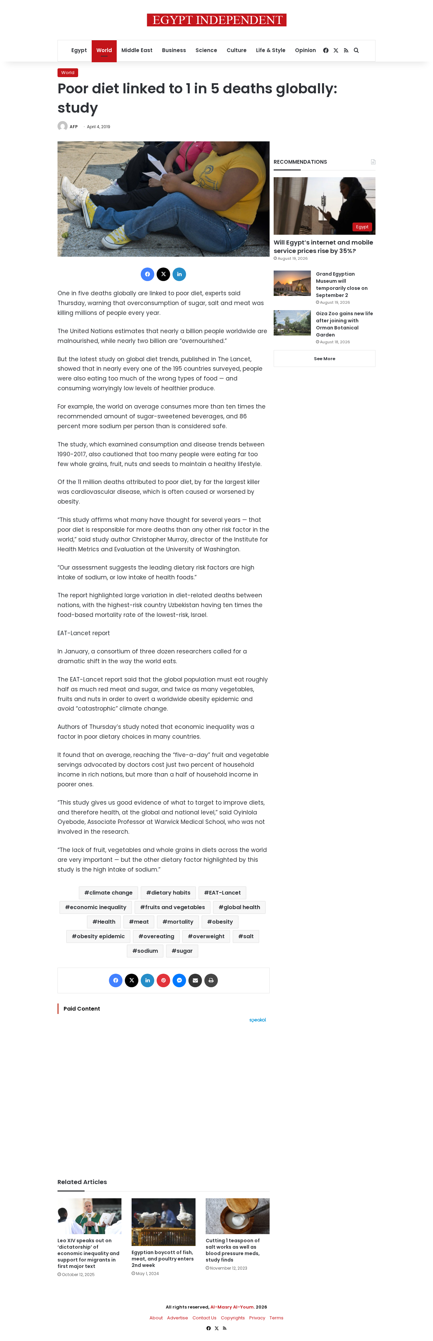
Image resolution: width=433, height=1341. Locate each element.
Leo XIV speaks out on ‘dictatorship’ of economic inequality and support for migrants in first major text (88, 1253)
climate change (111, 893)
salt (248, 936)
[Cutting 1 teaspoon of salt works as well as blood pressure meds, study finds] (238, 1216)
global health (242, 907)
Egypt (79, 50)
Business (174, 50)
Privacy (257, 1318)
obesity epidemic (101, 936)
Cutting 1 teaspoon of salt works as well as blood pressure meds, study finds (233, 1250)
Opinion (305, 50)
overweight (209, 936)
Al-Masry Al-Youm (232, 1307)
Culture (237, 50)
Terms (276, 1318)
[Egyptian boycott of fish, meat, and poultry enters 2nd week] (164, 1222)
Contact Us (204, 1318)
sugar (185, 951)
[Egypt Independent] (217, 20)
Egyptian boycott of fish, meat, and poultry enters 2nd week (163, 1259)
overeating (158, 936)
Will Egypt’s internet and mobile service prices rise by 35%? (323, 246)
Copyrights (233, 1318)
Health (106, 922)
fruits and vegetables (175, 907)
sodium (147, 951)
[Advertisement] (164, 1097)
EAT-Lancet (225, 893)
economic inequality (98, 907)
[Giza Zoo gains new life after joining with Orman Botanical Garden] (292, 323)
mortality (180, 922)
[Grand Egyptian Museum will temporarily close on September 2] (292, 283)
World (104, 50)
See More (324, 358)
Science (206, 50)
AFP (74, 127)
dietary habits (170, 893)
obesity (222, 922)
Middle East (137, 50)
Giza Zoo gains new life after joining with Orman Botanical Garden (344, 324)
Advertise (177, 1318)
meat (141, 922)
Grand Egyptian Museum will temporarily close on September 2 (342, 285)
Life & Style (271, 50)
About (156, 1318)
